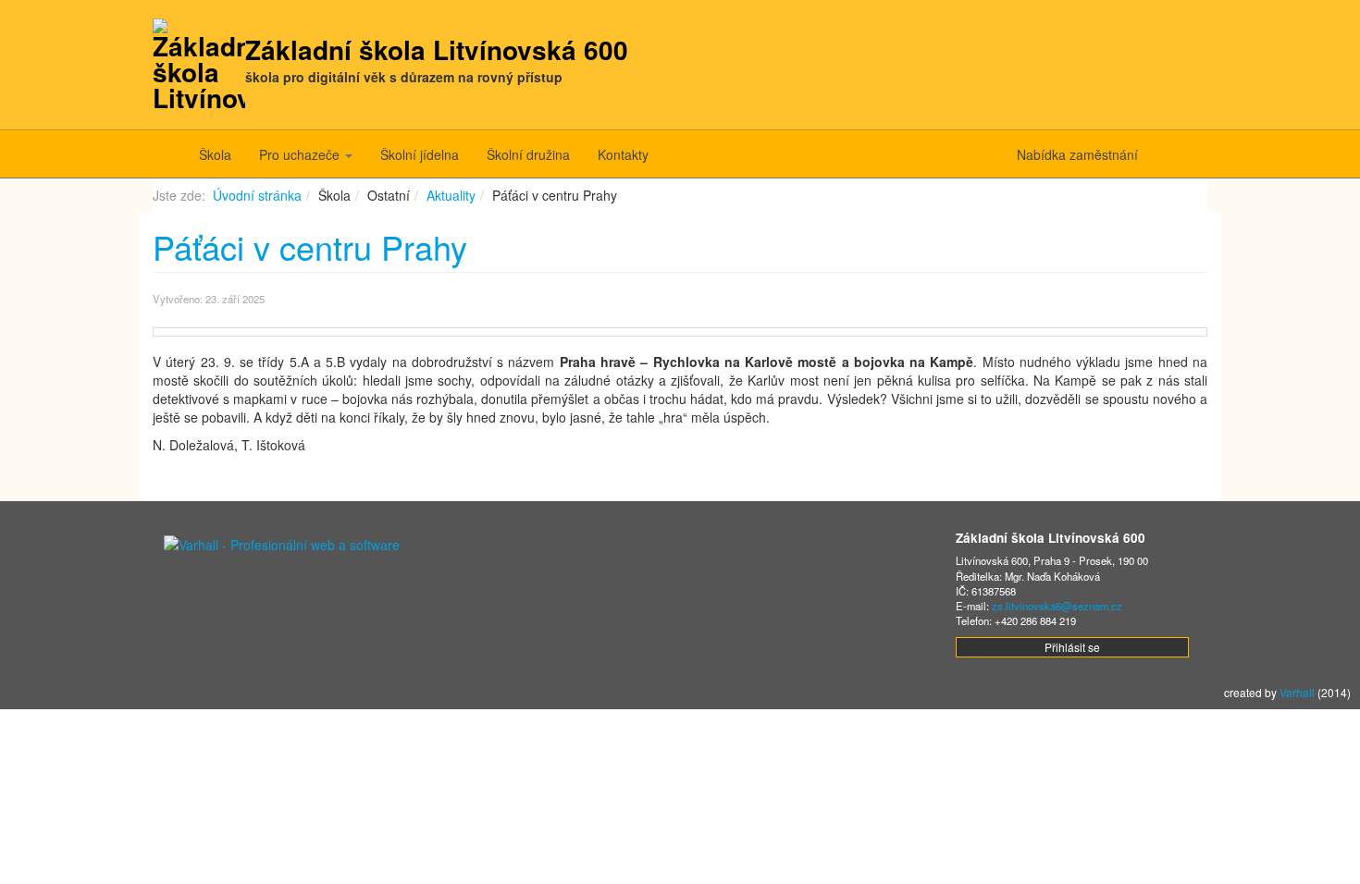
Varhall (1297, 692)
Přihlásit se (1072, 647)
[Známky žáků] (1173, 154)
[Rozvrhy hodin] (1200, 154)
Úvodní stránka (257, 195)
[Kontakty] (1159, 154)
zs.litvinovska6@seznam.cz (1057, 605)
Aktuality (451, 195)
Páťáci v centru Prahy (310, 246)
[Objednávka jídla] (1186, 154)
